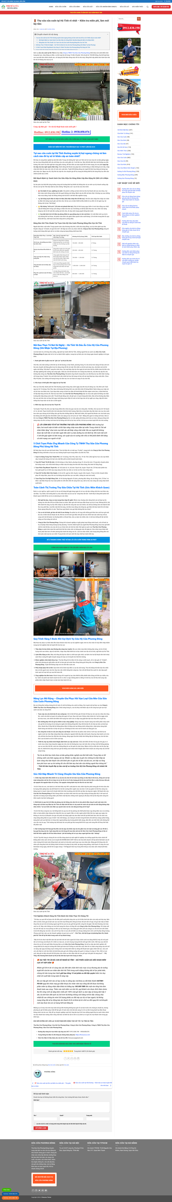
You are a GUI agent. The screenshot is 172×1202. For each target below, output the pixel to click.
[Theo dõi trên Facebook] (164, 1)
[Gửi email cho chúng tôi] (169, 1)
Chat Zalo (6, 1190)
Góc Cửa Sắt (121, 144)
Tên (35, 1115)
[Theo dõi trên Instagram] (166, 1)
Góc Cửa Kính (121, 140)
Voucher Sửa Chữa (129, 115)
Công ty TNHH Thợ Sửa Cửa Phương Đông (76, 53)
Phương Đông (51, 29)
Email (62, 1115)
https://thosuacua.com (83, 1035)
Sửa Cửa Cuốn (60, 7)
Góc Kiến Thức (137, 7)
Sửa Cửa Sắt (88, 7)
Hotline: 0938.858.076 (10, 1194)
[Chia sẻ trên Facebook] (65, 1058)
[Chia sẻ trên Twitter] (68, 1058)
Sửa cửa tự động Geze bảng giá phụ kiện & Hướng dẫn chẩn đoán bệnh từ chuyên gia (131, 199)
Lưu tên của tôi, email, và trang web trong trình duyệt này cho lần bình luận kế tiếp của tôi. (61, 1124)
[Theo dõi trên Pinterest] (45, 1190)
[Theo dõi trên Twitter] (168, 1)
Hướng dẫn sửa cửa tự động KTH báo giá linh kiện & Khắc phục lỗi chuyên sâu (131, 190)
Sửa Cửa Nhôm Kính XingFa (106, 7)
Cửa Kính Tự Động (123, 133)
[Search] (147, 7)
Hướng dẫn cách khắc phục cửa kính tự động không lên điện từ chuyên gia (131, 252)
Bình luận (37, 1100)
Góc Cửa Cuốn (122, 137)
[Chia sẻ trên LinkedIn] (78, 1058)
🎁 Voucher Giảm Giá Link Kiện (71, 688)
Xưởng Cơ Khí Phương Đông (126, 171)
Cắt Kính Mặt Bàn (123, 130)
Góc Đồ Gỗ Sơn (122, 147)
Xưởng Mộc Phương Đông (125, 175)
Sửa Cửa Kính (74, 7)
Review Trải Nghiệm (123, 154)
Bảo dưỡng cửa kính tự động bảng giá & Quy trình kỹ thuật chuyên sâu (131, 237)
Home (51, 7)
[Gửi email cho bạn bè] (71, 1058)
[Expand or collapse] (108, 34)
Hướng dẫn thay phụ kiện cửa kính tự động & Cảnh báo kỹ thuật (131, 222)
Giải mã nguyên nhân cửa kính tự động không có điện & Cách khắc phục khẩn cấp (131, 245)
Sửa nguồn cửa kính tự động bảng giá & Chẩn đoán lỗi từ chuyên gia (131, 230)
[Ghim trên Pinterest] (74, 1058)
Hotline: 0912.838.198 (10, 1198)
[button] (159, 1)
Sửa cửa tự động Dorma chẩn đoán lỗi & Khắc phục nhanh (130, 207)
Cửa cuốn (66, 1065)
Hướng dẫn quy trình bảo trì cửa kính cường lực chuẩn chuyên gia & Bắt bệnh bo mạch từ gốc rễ (131, 261)
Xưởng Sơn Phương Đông (125, 178)
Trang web (89, 1115)
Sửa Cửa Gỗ (124, 7)
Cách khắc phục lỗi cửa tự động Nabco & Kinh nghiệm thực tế (131, 214)
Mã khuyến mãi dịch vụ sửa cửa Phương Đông (44, 1178)
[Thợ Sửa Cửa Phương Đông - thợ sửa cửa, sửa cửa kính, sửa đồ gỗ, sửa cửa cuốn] (10, 7)
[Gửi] (139, 18)
